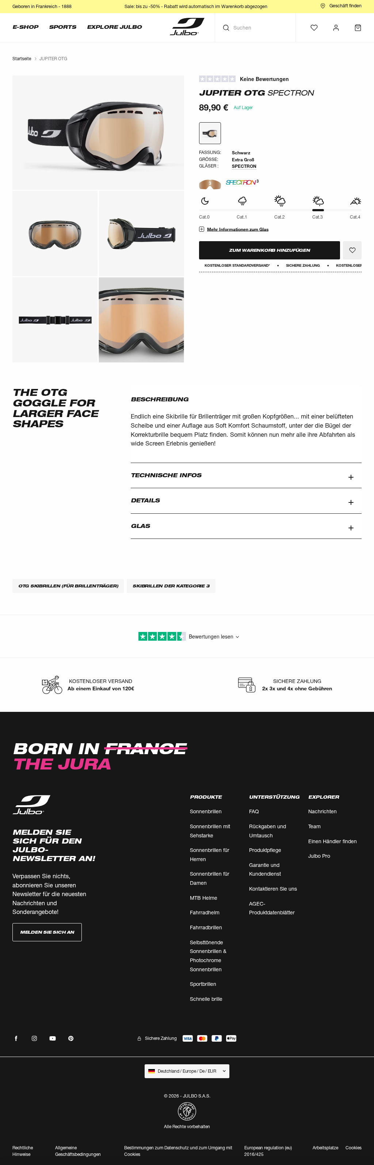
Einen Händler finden (332, 841)
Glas (140, 526)
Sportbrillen (203, 984)
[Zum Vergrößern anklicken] (98, 133)
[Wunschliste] (314, 27)
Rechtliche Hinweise (22, 1151)
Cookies (354, 1148)
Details (145, 500)
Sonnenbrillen (206, 811)
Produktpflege (265, 850)
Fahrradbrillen (206, 927)
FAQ (254, 811)
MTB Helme (203, 898)
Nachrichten (322, 811)
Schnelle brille (206, 999)
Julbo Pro (319, 856)
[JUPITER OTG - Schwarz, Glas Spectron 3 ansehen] (210, 133)
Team (314, 826)
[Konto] (336, 27)
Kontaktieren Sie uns (273, 889)
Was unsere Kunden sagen (280, 79)
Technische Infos (166, 475)
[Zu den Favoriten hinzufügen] (352, 250)
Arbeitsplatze (325, 1147)
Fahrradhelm (205, 912)
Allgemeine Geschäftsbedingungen (78, 1151)
